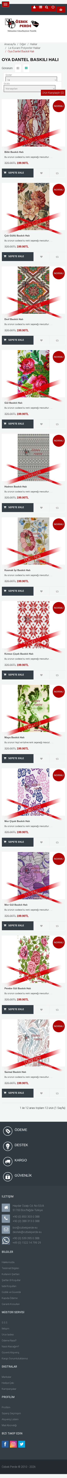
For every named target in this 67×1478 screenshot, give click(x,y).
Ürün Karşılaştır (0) (53, 92)
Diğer (23, 44)
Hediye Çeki (8, 1383)
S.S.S (4, 1322)
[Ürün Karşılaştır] (57, 173)
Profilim (6, 1407)
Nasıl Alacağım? (10, 1346)
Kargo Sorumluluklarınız (15, 1358)
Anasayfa (10, 44)
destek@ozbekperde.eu (27, 1232)
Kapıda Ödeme (10, 1298)
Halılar (33, 44)
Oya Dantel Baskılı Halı (21, 51)
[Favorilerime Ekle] (41, 173)
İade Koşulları (9, 1286)
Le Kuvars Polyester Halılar (24, 48)
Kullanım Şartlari (10, 1274)
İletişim (5, 1328)
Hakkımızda (8, 1262)
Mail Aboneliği (9, 1425)
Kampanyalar (9, 1389)
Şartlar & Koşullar (11, 1280)
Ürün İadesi (8, 1334)
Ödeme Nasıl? (9, 1340)
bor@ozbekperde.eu (25, 1227)
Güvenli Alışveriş (10, 1352)
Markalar (6, 1377)
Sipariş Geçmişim (11, 1413)
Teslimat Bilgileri (10, 1268)
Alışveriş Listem (10, 1419)
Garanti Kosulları (11, 1304)
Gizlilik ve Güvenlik (11, 1292)
